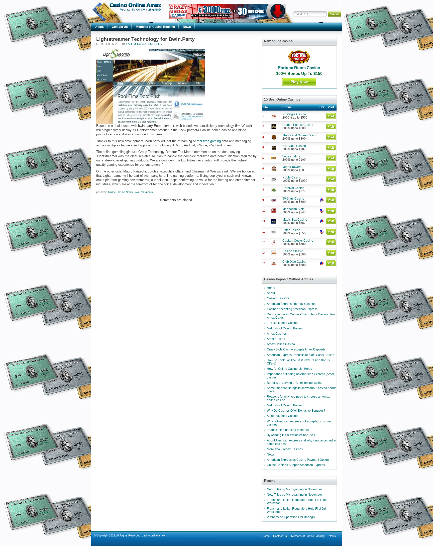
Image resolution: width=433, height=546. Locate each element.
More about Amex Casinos (285, 449)
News (187, 27)
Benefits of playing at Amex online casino (294, 383)
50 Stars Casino (293, 198)
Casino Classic (292, 251)
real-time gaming (209, 141)
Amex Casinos (277, 333)
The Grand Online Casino (299, 135)
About (99, 27)
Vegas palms (291, 156)
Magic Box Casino (294, 219)
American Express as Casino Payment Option (298, 460)
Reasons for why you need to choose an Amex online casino (298, 398)
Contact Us (120, 27)
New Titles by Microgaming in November (294, 489)
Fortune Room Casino (299, 68)
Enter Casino (291, 230)
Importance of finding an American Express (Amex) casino (301, 375)
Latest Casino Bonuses (144, 43)
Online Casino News (120, 192)
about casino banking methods (288, 430)
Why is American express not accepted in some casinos (299, 423)
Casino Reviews (278, 298)
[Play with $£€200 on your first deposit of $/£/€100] (227, 18)
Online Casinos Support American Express (296, 465)
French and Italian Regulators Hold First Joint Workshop (297, 501)
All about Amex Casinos (283, 416)
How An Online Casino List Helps (289, 369)
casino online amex (153, 535)
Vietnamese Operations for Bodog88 (291, 517)
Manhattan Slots (293, 209)
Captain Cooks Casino (297, 240)
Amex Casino (276, 339)
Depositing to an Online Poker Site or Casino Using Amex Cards (302, 316)
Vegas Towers (291, 167)
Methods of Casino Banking (155, 27)
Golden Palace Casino (297, 125)
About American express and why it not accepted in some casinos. (301, 442)
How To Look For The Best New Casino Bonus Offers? (298, 361)
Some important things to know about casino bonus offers (301, 389)
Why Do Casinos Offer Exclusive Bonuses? (296, 410)
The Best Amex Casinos (283, 323)
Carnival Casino (293, 188)
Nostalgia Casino (294, 114)
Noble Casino (291, 177)
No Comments (144, 192)
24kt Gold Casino (294, 146)
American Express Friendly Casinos (291, 304)
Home (271, 288)
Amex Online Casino (281, 344)
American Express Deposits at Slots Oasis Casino (300, 355)
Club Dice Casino (294, 261)
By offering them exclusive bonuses (291, 435)
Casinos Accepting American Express (292, 309)
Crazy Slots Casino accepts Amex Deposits (296, 349)
